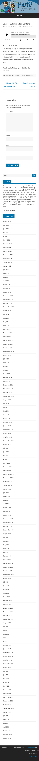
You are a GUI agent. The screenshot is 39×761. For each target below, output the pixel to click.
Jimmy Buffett (29, 196)
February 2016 (7, 690)
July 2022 (6, 403)
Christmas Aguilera (7, 192)
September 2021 (8, 441)
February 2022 (7, 422)
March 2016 (6, 686)
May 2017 (6, 634)
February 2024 (7, 333)
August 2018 (7, 578)
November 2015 (8, 701)
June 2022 (6, 407)
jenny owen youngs (21, 196)
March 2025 (6, 285)
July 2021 (5, 448)
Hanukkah (28, 194)
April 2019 (6, 548)
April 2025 (6, 281)
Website (8, 155)
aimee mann (9, 186)
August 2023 (7, 355)
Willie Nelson (23, 205)
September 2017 (8, 619)
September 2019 (8, 530)
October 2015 (7, 705)
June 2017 (6, 630)
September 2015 (8, 708)
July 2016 (5, 671)
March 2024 (6, 329)
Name (8, 135)
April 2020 (6, 504)
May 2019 (6, 545)
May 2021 (6, 456)
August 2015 (7, 712)
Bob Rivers (5, 190)
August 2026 (7, 221)
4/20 (4, 186)
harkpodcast (8, 27)
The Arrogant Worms (27, 75)
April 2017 (6, 638)
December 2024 (8, 296)
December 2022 (8, 385)
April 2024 (6, 325)
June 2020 (6, 496)
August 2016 (7, 667)
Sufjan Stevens (18, 203)
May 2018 (6, 589)
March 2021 (6, 463)
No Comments (28, 27)
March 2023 (6, 374)
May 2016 (6, 679)
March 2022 (6, 418)
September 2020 (8, 485)
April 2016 (6, 682)
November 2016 (8, 656)
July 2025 (6, 270)
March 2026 (6, 240)
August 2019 (7, 534)
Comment (9, 111)
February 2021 (7, 467)
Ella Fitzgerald (27, 192)
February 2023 (7, 377)
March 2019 (6, 552)
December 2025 (8, 251)
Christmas (17, 75)
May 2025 (6, 277)
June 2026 (6, 229)
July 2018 (5, 582)
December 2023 (8, 340)
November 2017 (8, 612)
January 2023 (7, 381)
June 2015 (6, 719)
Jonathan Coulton (11, 197)
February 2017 (7, 645)
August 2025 (7, 266)
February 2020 (7, 511)
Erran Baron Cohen (7, 194)
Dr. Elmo (21, 192)
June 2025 (6, 273)
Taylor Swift (26, 203)
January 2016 (7, 693)
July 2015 (5, 716)
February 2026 (7, 244)
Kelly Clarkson (26, 197)
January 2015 (7, 738)
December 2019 (8, 519)
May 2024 (6, 322)
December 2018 (8, 563)
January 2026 (7, 247)
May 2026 (6, 233)
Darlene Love (15, 192)
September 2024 (8, 307)
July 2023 (6, 359)
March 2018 (6, 597)
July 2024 (6, 314)
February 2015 (7, 734)
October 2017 (7, 615)
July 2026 (6, 225)
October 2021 (7, 437)
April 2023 (6, 370)
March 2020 (7, 508)
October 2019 (7, 526)
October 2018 (7, 571)
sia (31, 201)
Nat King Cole (13, 201)
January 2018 (7, 604)
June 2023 (6, 363)
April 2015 (6, 727)
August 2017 (6, 623)
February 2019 (7, 556)
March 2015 (6, 731)
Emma (32, 192)
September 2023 (8, 352)
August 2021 (6, 444)
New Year (20, 201)
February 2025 (7, 288)
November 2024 (8, 299)
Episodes (8, 75)
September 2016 (8, 664)
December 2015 (8, 697)
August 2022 (7, 400)
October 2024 (7, 303)
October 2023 (7, 348)
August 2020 (7, 489)
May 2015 (6, 723)
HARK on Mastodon (9, 211)
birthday (32, 187)
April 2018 (6, 593)
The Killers (32, 203)
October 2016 (7, 660)
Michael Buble (12, 199)
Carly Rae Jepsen (19, 190)
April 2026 (6, 236)
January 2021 (7, 470)
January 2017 (7, 649)
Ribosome (31, 747)
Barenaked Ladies (16, 187)
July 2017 (5, 627)
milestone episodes (24, 199)
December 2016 (8, 653)
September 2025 (8, 262)
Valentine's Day (15, 205)
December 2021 (8, 429)
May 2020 (6, 500)
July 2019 (5, 537)
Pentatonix (27, 201)
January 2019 (7, 560)
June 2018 (6, 586)
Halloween (15, 194)
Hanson (22, 194)
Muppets (5, 201)
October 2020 (7, 482)
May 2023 (6, 366)
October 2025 (7, 258)
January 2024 (7, 337)
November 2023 (8, 344)
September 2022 (8, 396)
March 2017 (6, 641)
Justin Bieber (20, 197)
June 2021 (6, 452)
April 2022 (6, 415)
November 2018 (8, 567)
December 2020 (8, 474)
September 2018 (8, 574)
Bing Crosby (24, 187)
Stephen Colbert (10, 203)
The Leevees (6, 205)
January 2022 (7, 426)
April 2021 (6, 459)
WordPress (33, 756)
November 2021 (8, 433)
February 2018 (7, 600)
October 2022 (7, 392)
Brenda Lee (11, 190)
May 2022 (6, 411)
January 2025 (7, 292)
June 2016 (6, 675)
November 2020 (8, 478)
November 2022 (8, 389)
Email (8, 145)
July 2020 (6, 493)
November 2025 (8, 255)
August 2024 (7, 311)
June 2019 (6, 541)
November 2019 (8, 522)
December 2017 (8, 608)
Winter (29, 204)
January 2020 (7, 515)
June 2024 (6, 318)
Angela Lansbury (17, 186)
